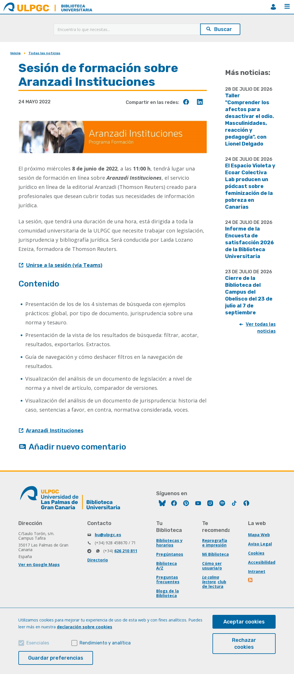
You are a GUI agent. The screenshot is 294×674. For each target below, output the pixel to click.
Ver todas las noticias (261, 327)
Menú (287, 7)
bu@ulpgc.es (108, 534)
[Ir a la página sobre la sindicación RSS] (250, 580)
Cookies (256, 553)
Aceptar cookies (244, 622)
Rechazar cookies (244, 643)
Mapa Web (259, 534)
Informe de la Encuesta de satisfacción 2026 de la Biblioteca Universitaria (249, 242)
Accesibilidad (261, 562)
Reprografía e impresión (214, 543)
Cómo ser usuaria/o (212, 566)
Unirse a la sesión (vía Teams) (64, 265)
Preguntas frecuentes (167, 579)
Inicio (15, 53)
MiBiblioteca (273, 7)
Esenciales (37, 643)
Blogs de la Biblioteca (167, 593)
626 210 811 (125, 550)
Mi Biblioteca (215, 554)
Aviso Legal (260, 544)
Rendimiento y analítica (105, 643)
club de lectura (214, 584)
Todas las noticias (44, 53)
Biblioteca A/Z (166, 566)
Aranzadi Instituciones (54, 430)
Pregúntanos (169, 554)
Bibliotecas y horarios (169, 543)
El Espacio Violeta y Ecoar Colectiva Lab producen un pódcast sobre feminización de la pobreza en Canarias (250, 186)
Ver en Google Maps (39, 564)
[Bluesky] (162, 504)
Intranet (256, 571)
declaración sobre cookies (84, 627)
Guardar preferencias (55, 658)
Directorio (97, 560)
